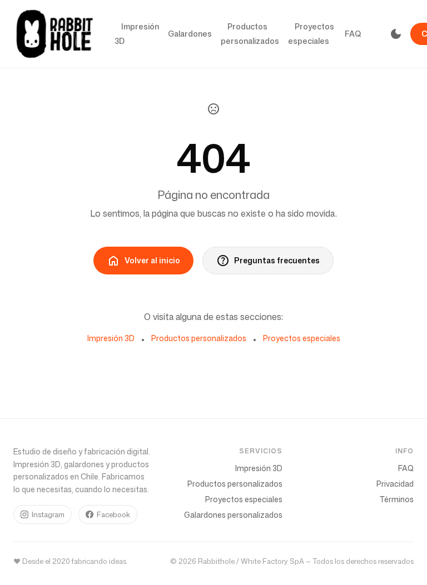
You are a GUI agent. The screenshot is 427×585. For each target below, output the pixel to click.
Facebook (113, 514)
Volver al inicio (143, 260)
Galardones (190, 33)
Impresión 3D (137, 33)
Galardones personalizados (233, 514)
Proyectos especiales (311, 33)
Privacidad (395, 483)
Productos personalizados (250, 33)
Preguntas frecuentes (268, 260)
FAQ (353, 33)
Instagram (48, 514)
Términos (397, 499)
